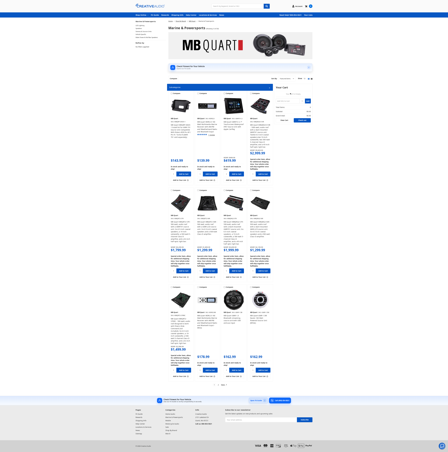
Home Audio (170, 414)
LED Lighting (140, 25)
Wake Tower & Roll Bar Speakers (147, 37)
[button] (220, 87)
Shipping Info (177, 15)
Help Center (191, 15)
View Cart (284, 120)
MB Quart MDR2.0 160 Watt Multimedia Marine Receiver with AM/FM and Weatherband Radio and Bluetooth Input (207, 127)
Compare (173, 78)
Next (223, 385)
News (221, 15)
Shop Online (141, 15)
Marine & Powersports (174, 417)
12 (304, 78)
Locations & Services (208, 15)
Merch (167, 434)
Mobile (168, 420)
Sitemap (139, 434)
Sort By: (274, 79)
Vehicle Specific (141, 34)
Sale (167, 427)
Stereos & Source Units (144, 31)
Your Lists (308, 15)
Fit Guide (155, 15)
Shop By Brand (171, 430)
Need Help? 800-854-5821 (290, 15)
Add (308, 101)
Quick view (181, 106)
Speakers (139, 28)
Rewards (165, 15)
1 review (211, 135)
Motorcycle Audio (172, 424)
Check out (302, 120)
